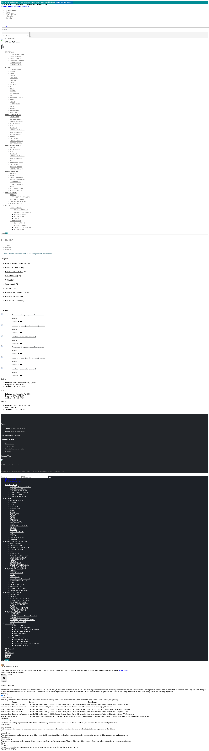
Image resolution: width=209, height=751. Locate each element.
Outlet (69, 2)
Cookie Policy (9, 446)
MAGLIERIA (13, 128)
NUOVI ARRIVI (9, 52)
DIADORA (13, 76)
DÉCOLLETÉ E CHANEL (17, 177)
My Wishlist (11, 14)
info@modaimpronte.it (17, 431)
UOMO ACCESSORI (15, 63)
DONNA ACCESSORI (16, 56)
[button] (4, 26)
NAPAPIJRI (13, 91)
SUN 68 (12, 106)
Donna (63, 2)
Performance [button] (5, 725)
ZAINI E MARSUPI (19, 223)
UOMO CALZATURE (16, 65)
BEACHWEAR (14, 139)
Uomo (58, 2)
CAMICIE (12, 147)
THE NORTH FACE (15, 110)
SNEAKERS (13, 173)
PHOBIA (12, 100)
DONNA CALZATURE (16, 58)
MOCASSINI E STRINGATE (17, 180)
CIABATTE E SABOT (15, 182)
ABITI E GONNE (14, 117)
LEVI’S (11, 87)
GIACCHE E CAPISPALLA (17, 130)
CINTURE (17, 219)
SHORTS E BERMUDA (16, 162)
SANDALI (12, 175)
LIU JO (11, 89)
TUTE (11, 160)
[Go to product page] (5, 317)
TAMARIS (12, 108)
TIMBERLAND (15, 539)
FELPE (11, 126)
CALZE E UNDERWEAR (16, 141)
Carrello (9, 16)
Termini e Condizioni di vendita (14, 449)
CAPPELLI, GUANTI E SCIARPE (23, 212)
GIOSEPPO (13, 80)
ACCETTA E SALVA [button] (9, 749)
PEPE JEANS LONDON (16, 97)
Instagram (10, 435)
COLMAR (12, 71)
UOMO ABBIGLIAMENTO (17, 61)
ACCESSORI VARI (19, 216)
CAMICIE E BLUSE (15, 119)
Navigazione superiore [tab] (13, 481)
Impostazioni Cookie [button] (8, 672)
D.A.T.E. (12, 73)
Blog (8, 12)
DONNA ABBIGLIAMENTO (17, 54)
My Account (11, 10)
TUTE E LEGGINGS (15, 134)
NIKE (11, 95)
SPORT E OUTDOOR (16, 167)
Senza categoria (10, 284)
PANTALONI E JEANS (16, 132)
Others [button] (3, 743)
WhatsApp (17, 435)
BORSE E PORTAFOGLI (21, 210)
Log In (9, 18)
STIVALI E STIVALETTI (16, 184)
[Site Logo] (15, 6)
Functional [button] (4, 719)
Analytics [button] (4, 731)
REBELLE (12, 102)
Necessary (7, 696)
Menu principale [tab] (10, 479)
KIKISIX (12, 82)
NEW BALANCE (14, 93)
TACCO (12, 186)
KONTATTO (13, 84)
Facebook (4, 435)
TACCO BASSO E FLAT (16, 188)
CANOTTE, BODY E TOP (17, 121)
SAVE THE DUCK (15, 104)
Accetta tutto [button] (20, 672)
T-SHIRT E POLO (14, 123)
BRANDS (8, 67)
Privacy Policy (9, 444)
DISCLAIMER (14, 78)
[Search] (30, 34)
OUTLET (8, 280)
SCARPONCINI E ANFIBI (17, 199)
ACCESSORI (8, 206)
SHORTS (12, 136)
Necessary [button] (4, 694)
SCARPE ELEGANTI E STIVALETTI (20, 197)
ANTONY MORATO (15, 69)
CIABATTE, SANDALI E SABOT (19, 201)
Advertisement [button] (6, 737)
